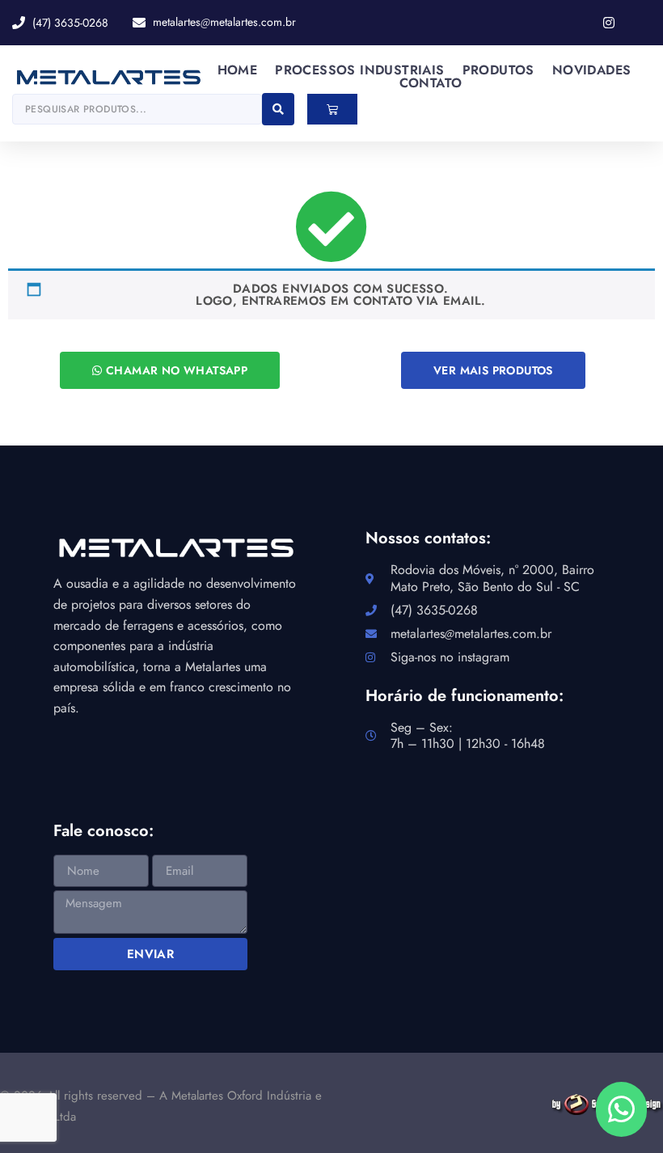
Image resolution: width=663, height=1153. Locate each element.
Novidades (591, 70)
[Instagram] (609, 23)
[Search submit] (278, 109)
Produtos (498, 70)
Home (237, 70)
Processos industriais (359, 70)
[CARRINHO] (332, 109)
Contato (430, 83)
